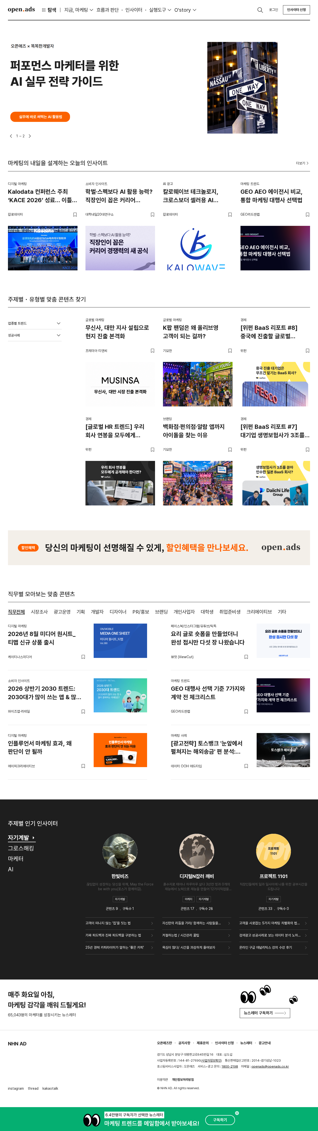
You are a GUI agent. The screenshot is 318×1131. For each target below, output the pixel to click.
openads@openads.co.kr (270, 1066)
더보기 (300, 163)
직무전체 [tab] (16, 612)
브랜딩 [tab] (161, 612)
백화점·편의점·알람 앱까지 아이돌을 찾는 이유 (194, 431)
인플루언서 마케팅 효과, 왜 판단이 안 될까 (40, 747)
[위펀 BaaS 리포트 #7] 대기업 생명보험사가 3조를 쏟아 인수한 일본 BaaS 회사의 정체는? (272, 432)
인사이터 (133, 10)
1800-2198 (230, 1066)
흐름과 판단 (107, 10)
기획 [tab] (81, 612)
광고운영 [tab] (62, 612)
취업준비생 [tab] (229, 612)
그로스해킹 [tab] (21, 848)
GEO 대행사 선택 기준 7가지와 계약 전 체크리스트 (208, 693)
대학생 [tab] (207, 612)
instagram (16, 1088)
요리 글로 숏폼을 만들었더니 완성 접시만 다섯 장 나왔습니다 (208, 638)
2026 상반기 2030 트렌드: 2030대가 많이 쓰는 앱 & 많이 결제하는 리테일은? (44, 693)
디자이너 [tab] (118, 612)
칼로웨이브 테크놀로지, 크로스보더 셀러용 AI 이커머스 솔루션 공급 (190, 196)
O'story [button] (182, 10)
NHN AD (17, 1044)
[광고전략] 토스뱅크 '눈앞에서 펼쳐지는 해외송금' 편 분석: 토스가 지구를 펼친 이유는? (206, 748)
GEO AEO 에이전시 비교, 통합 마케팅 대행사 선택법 (271, 196)
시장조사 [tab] (39, 612)
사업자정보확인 (211, 1060)
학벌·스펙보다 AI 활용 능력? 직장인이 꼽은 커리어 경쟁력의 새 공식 (119, 196)
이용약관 (162, 1080)
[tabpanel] (159, 698)
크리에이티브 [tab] (259, 612)
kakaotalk (50, 1088)
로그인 (273, 10)
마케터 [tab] (16, 858)
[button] (11, 136)
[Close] (237, 1113)
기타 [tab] (282, 612)
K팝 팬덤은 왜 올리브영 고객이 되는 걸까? (190, 332)
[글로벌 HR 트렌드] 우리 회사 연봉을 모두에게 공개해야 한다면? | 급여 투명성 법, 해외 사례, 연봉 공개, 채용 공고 (116, 432)
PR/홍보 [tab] (140, 612)
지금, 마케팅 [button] (76, 10)
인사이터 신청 (296, 10)
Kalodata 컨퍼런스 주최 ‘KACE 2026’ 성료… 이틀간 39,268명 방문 (42, 196)
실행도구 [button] (157, 10)
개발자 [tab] (97, 612)
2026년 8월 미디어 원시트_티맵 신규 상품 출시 (42, 638)
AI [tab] (10, 869)
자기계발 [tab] (18, 837)
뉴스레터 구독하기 (258, 1013)
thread (33, 1088)
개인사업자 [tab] (184, 612)
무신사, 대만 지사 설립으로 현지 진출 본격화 (117, 332)
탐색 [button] (52, 10)
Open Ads (21, 10)
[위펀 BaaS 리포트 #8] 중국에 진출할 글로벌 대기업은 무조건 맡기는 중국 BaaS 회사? (274, 333)
